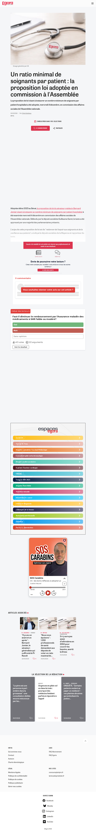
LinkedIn (50, 816)
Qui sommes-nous (14, 751)
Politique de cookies (15, 779)
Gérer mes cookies (15, 786)
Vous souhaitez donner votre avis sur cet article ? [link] (48, 290)
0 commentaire (41, 128)
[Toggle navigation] (92, 3)
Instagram (50, 811)
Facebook (49, 800)
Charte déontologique (16, 762)
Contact (11, 755)
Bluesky (50, 806)
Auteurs (11, 758)
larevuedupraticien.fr (56, 776)
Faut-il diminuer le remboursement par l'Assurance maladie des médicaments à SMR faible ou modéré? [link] (48, 318)
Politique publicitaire (15, 783)
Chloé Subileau (26, 113)
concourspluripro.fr (56, 772)
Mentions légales (14, 772)
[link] (20, 311)
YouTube (50, 822)
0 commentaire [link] (23, 278)
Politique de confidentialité (17, 776)
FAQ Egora (53, 755)
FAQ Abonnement (55, 751)
